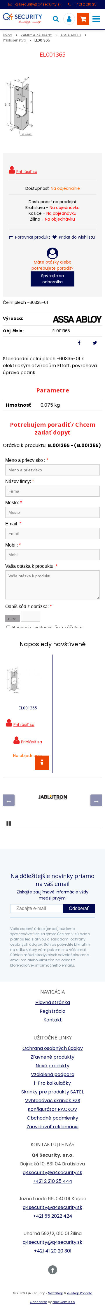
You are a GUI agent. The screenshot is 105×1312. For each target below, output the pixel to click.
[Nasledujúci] (96, 800)
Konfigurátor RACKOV (52, 1109)
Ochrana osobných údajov (52, 1048)
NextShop (55, 1293)
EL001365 (27, 708)
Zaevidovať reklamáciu (52, 1126)
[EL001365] (52, 107)
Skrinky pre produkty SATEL (52, 1091)
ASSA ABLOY (70, 35)
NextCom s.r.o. (63, 1302)
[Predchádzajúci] (9, 800)
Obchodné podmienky (52, 1118)
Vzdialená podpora (52, 1074)
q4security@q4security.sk (38, 4)
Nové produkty (52, 1065)
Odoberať (79, 908)
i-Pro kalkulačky (52, 1083)
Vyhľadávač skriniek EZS (52, 1100)
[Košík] (83, 19)
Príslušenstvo (14, 40)
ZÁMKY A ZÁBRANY (36, 35)
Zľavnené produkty (52, 1057)
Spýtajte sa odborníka (52, 279)
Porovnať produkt (32, 237)
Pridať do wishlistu (76, 237)
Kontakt (52, 1020)
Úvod (7, 35)
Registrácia (52, 1011)
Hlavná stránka (52, 1002)
